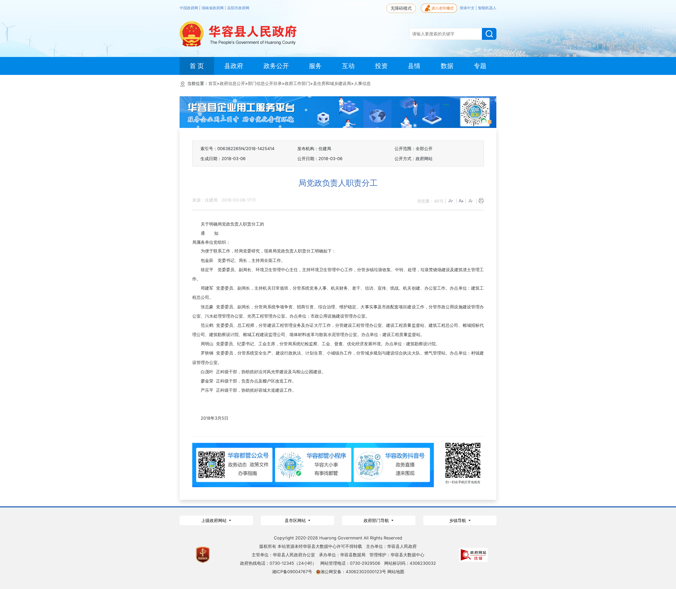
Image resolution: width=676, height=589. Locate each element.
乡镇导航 (458, 520)
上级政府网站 (214, 520)
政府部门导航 (377, 520)
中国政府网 (189, 8)
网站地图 (395, 571)
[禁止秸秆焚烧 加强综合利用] (411, 111)
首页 (212, 83)
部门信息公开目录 (265, 83)
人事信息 (362, 83)
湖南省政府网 (213, 8)
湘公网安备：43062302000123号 (353, 571)
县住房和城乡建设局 (332, 83)
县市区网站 (296, 520)
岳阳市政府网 (238, 8)
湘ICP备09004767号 (292, 571)
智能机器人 (487, 8)
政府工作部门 (297, 83)
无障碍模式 (401, 8)
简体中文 (468, 8)
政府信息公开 (232, 83)
